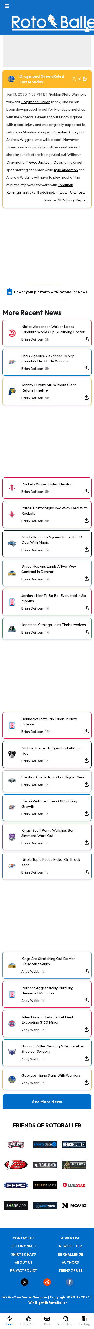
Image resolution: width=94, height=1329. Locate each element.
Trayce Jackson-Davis (44, 162)
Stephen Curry (66, 132)
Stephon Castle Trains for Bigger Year (53, 777)
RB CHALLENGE (70, 1254)
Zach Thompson (73, 192)
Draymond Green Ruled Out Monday (41, 79)
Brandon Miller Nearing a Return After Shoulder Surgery (52, 1049)
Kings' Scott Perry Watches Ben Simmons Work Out (47, 833)
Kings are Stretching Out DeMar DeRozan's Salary (48, 961)
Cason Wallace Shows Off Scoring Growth (49, 804)
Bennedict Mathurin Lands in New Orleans (49, 721)
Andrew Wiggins (19, 139)
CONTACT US (23, 1238)
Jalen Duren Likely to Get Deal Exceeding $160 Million (47, 1019)
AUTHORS (70, 1262)
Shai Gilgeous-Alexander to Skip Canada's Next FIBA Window (48, 358)
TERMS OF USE (70, 1270)
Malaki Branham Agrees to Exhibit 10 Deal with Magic (51, 540)
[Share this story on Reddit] (85, 79)
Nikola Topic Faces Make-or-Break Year (50, 862)
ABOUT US (23, 1262)
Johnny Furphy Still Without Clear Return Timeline (48, 387)
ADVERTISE (70, 1238)
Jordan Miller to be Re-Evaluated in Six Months (53, 598)
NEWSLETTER (70, 1246)
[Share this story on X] (79, 79)
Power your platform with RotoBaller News (50, 292)
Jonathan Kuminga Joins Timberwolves (53, 624)
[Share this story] (74, 79)
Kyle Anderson (66, 169)
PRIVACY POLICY (23, 1270)
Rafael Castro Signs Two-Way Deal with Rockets (54, 510)
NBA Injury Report (72, 200)
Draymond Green (35, 101)
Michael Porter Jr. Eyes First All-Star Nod (51, 751)
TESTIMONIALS (23, 1246)
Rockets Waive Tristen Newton (46, 484)
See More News (47, 1101)
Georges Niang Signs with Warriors (51, 1075)
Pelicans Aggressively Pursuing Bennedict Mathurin (47, 990)
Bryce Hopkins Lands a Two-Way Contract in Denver (48, 569)
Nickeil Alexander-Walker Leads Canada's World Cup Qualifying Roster (53, 329)
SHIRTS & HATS (23, 1254)
